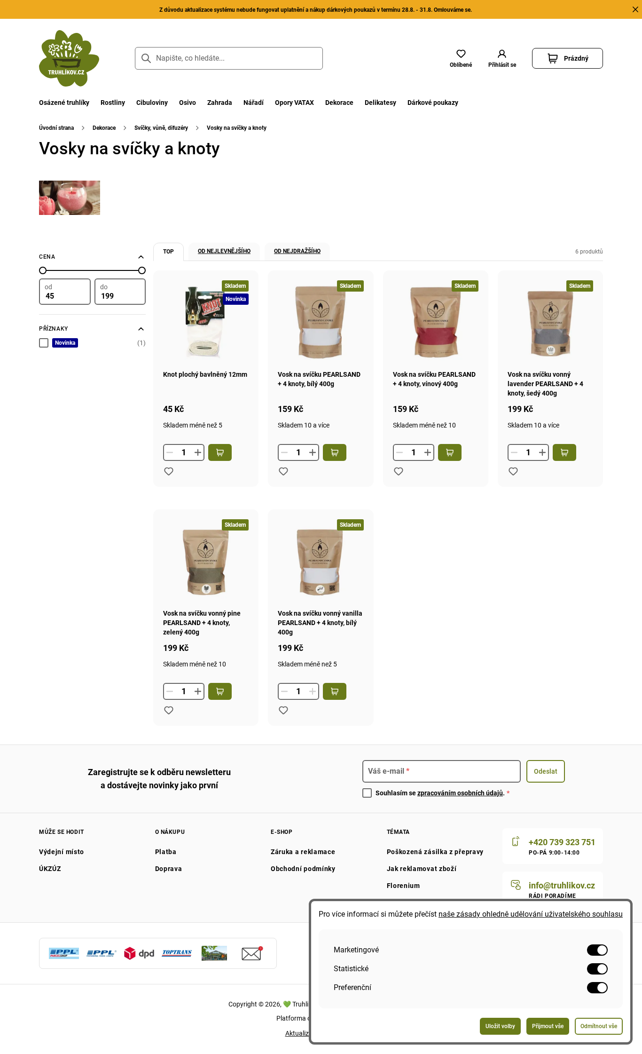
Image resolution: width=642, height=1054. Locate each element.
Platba (166, 852)
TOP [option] (168, 251)
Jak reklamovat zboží (422, 868)
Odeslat (545, 771)
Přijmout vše (548, 1026)
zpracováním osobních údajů (460, 793)
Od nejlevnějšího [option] (224, 251)
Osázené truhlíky (64, 102)
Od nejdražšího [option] (297, 251)
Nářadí (253, 102)
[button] (502, 58)
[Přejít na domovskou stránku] (69, 58)
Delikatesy (380, 102)
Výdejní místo (61, 852)
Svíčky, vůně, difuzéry (161, 128)
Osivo (187, 102)
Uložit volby (500, 1026)
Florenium (403, 885)
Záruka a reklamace (303, 852)
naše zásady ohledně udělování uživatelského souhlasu (530, 914)
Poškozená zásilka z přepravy (435, 852)
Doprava (168, 868)
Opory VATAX (294, 102)
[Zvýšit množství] (197, 452)
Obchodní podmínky (303, 868)
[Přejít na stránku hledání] (146, 58)
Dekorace (339, 102)
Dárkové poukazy (432, 102)
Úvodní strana (56, 128)
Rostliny (113, 102)
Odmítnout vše (598, 1026)
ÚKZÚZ (50, 868)
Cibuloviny (152, 102)
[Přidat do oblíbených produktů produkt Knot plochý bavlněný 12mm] (168, 471)
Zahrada (219, 102)
